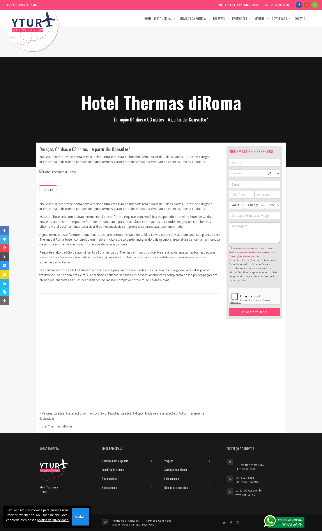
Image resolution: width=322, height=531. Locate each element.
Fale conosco (171, 478)
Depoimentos (109, 478)
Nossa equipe (109, 487)
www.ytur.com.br (246, 495)
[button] (4, 230)
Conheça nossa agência (115, 460)
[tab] (48, 189)
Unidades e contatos (176, 487)
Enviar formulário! (254, 312)
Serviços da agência (175, 469)
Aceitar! (80, 516)
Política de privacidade (125, 520)
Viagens (168, 460)
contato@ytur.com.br (248, 490)
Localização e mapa (113, 469)
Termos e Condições (158, 520)
